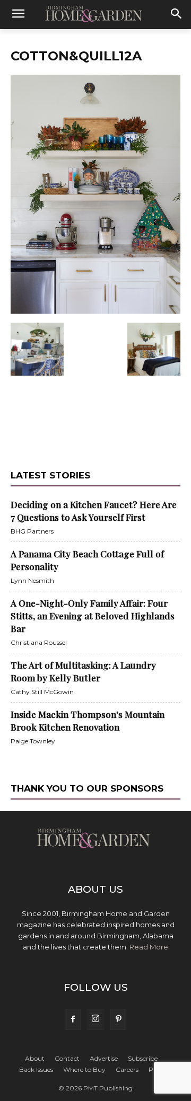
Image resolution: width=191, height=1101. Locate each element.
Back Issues (36, 1069)
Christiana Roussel (39, 642)
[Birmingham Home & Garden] (95, 15)
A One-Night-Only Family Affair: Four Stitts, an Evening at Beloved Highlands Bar (93, 615)
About (35, 1058)
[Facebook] (73, 1019)
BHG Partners (32, 531)
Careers (127, 1069)
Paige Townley (33, 741)
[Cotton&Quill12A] (95, 311)
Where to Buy (84, 1069)
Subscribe (143, 1058)
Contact (67, 1058)
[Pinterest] (118, 1019)
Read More (148, 947)
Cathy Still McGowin (42, 692)
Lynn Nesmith (32, 580)
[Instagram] (95, 1019)
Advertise (104, 1058)
